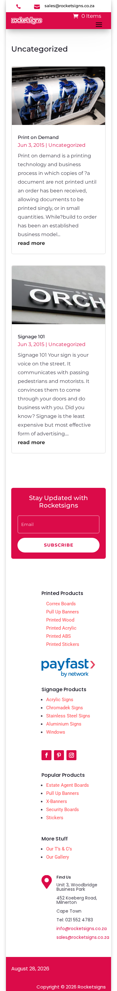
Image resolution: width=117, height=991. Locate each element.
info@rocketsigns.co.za (81, 928)
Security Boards (62, 809)
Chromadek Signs (64, 708)
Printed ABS (58, 636)
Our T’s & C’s (59, 849)
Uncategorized (66, 145)
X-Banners (56, 801)
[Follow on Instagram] (71, 755)
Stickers (54, 817)
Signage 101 (31, 336)
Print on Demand (38, 137)
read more (31, 243)
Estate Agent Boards (67, 785)
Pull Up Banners (62, 612)
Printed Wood (60, 620)
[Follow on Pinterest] (59, 755)
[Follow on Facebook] (46, 755)
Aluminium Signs (63, 724)
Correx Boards (61, 604)
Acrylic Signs (59, 699)
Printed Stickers (62, 644)
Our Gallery (57, 857)
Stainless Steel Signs (68, 716)
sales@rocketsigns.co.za (82, 937)
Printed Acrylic (61, 628)
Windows (55, 732)
